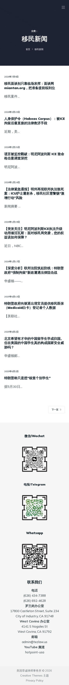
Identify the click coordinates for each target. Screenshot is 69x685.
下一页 (55, 409)
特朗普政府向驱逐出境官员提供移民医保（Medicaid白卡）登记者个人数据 (34, 305)
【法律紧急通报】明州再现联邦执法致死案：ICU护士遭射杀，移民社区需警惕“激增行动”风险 (34, 193)
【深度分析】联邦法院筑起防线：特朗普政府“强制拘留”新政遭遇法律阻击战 (34, 270)
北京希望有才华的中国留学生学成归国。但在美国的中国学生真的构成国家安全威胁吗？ (34, 342)
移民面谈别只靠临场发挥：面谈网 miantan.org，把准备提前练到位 (29, 85)
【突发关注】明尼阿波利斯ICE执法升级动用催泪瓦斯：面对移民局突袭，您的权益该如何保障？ (34, 233)
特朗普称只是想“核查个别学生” (27, 378)
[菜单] (63, 7)
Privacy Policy (34, 680)
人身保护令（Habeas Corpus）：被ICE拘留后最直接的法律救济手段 (34, 120)
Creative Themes (31, 675)
